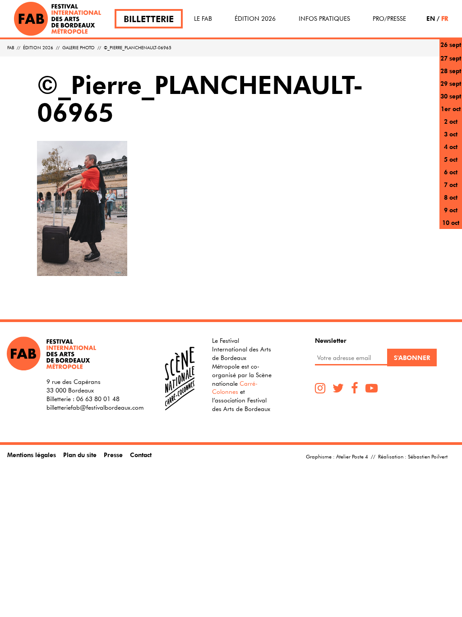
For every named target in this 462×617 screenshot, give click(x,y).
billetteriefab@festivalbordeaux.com (95, 407)
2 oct (450, 121)
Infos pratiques (324, 18)
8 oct (450, 197)
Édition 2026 (255, 18)
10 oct (450, 222)
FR (444, 18)
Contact (141, 454)
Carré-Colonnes (235, 387)
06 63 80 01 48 (98, 399)
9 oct (450, 210)
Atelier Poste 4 (352, 456)
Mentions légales (31, 454)
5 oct (450, 159)
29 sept (450, 83)
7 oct (450, 184)
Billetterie (149, 18)
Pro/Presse (389, 18)
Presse (113, 454)
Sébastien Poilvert (428, 456)
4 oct (450, 146)
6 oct (450, 172)
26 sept (450, 44)
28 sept (450, 70)
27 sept (450, 58)
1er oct (451, 108)
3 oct (450, 134)
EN (430, 18)
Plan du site (80, 454)
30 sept (450, 96)
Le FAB (203, 18)
